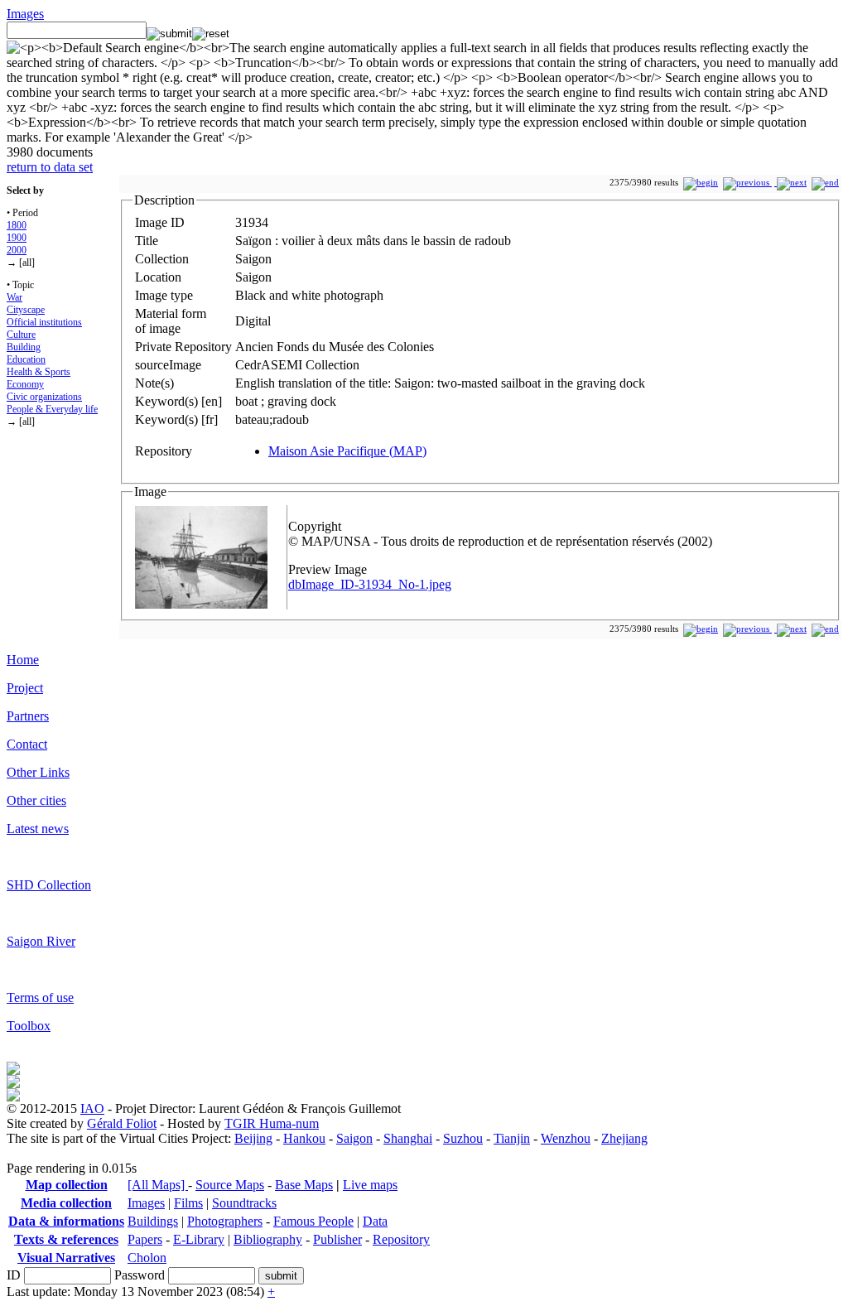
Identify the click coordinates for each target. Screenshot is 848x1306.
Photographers (225, 1221)
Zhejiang (624, 1138)
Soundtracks (244, 1203)
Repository (401, 1239)
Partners (28, 716)
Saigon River (41, 941)
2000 (16, 250)
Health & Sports (38, 372)
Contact (27, 744)
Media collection (66, 1203)
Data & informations (66, 1221)
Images (25, 14)
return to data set (50, 167)
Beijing (253, 1138)
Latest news (38, 829)
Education (26, 359)
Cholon (147, 1258)
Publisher (337, 1239)
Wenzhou (565, 1138)
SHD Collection (49, 885)
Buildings (153, 1221)
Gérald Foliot (122, 1123)
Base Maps (304, 1185)
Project (25, 688)
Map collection (67, 1185)
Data (375, 1221)
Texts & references (66, 1239)
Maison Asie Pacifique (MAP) (347, 451)
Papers (145, 1239)
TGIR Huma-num (271, 1123)
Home (23, 660)
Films (188, 1203)
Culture (21, 334)
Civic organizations (44, 396)
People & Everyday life (52, 409)
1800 (16, 225)
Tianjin (512, 1138)
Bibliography (268, 1239)
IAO (92, 1108)
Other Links (38, 772)
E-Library (198, 1239)
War (14, 297)
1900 (16, 237)
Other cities (36, 800)
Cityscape (26, 310)
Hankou (304, 1138)
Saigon (354, 1138)
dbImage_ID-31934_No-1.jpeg (369, 584)
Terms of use (40, 997)
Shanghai (407, 1138)
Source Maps (229, 1185)
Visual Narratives (66, 1258)
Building (24, 347)
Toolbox (29, 1026)
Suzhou (463, 1138)
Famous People (313, 1221)
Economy (25, 384)
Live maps (370, 1185)
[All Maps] (158, 1185)
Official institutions (44, 322)
